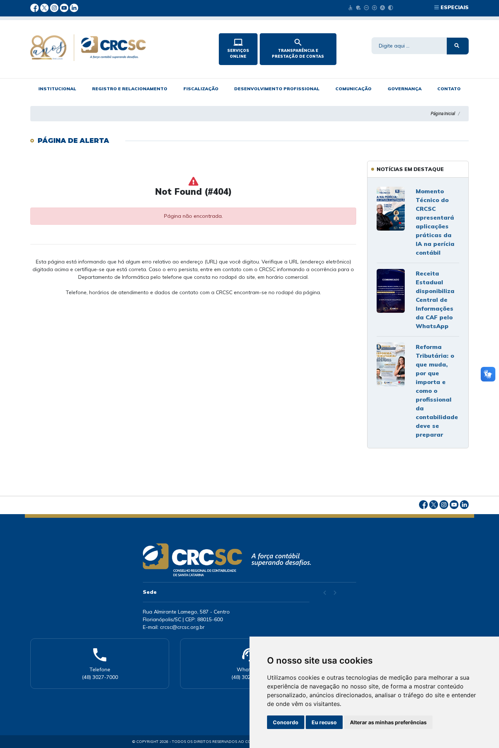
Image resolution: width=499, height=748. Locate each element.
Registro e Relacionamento (129, 88)
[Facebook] (35, 7)
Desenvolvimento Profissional (277, 88)
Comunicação (353, 88)
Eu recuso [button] (324, 722)
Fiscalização (200, 88)
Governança (405, 88)
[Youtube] (65, 7)
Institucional (57, 88)
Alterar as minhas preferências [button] (388, 722)
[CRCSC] (118, 47)
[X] (45, 7)
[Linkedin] (74, 7)
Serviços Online (238, 48)
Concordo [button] (285, 722)
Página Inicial (443, 113)
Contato (449, 88)
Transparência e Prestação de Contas (298, 48)
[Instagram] (55, 7)
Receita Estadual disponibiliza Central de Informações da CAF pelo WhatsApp (435, 300)
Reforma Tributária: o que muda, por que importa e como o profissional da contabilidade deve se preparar (437, 390)
